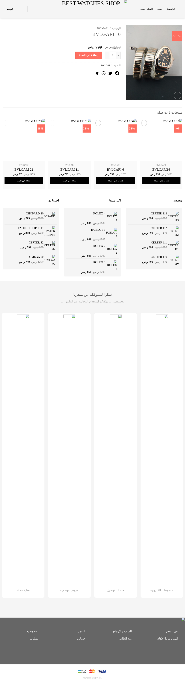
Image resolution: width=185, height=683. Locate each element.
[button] (180, 8)
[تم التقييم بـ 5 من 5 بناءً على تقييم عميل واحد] (77, 41)
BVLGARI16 (161, 169)
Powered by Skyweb (92, 678)
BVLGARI (102, 28)
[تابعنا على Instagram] (92, 651)
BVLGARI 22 (23, 169)
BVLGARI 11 (69, 169)
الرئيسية (171, 9)
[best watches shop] (92, 8)
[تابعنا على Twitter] (87, 651)
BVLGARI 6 (115, 169)
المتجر (160, 9)
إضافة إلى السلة (88, 55)
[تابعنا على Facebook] (98, 651)
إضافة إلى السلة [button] (161, 181)
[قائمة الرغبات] (32, 9)
